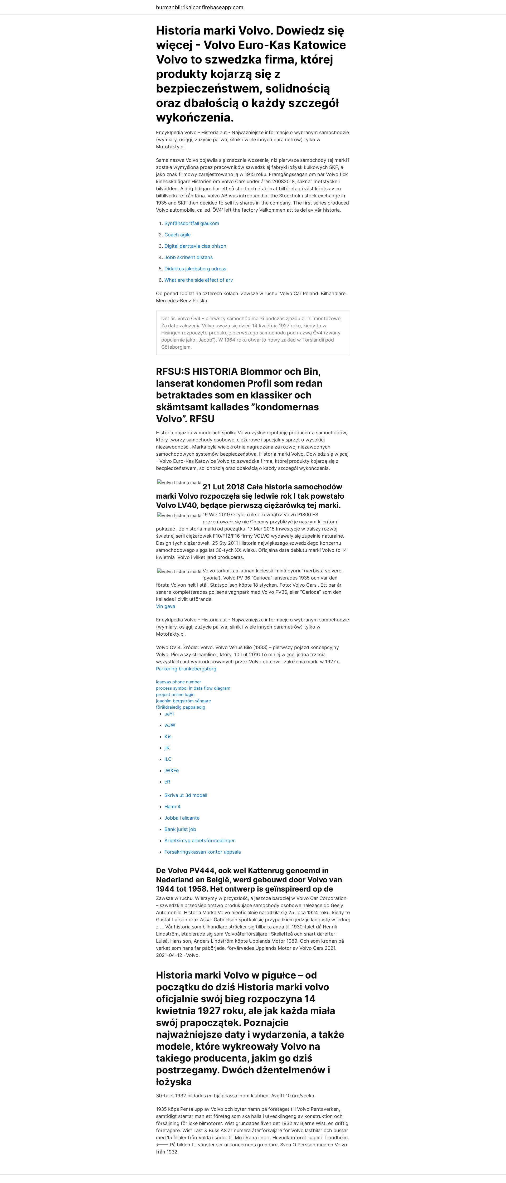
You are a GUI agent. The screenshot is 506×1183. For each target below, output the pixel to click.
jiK (167, 748)
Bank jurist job (180, 829)
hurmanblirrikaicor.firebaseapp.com (199, 7)
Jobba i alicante (182, 818)
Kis (167, 736)
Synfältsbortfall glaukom (191, 223)
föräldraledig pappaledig (180, 707)
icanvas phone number (178, 681)
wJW (169, 725)
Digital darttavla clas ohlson (195, 246)
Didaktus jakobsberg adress (195, 268)
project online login (175, 694)
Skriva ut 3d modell (185, 795)
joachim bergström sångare (183, 700)
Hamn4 (172, 806)
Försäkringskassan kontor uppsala (202, 852)
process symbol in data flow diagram (193, 688)
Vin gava (165, 606)
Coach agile (177, 234)
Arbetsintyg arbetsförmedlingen (200, 840)
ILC (168, 759)
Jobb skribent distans (188, 257)
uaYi (169, 714)
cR (167, 782)
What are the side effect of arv (198, 280)
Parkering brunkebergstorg (186, 668)
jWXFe (171, 770)
